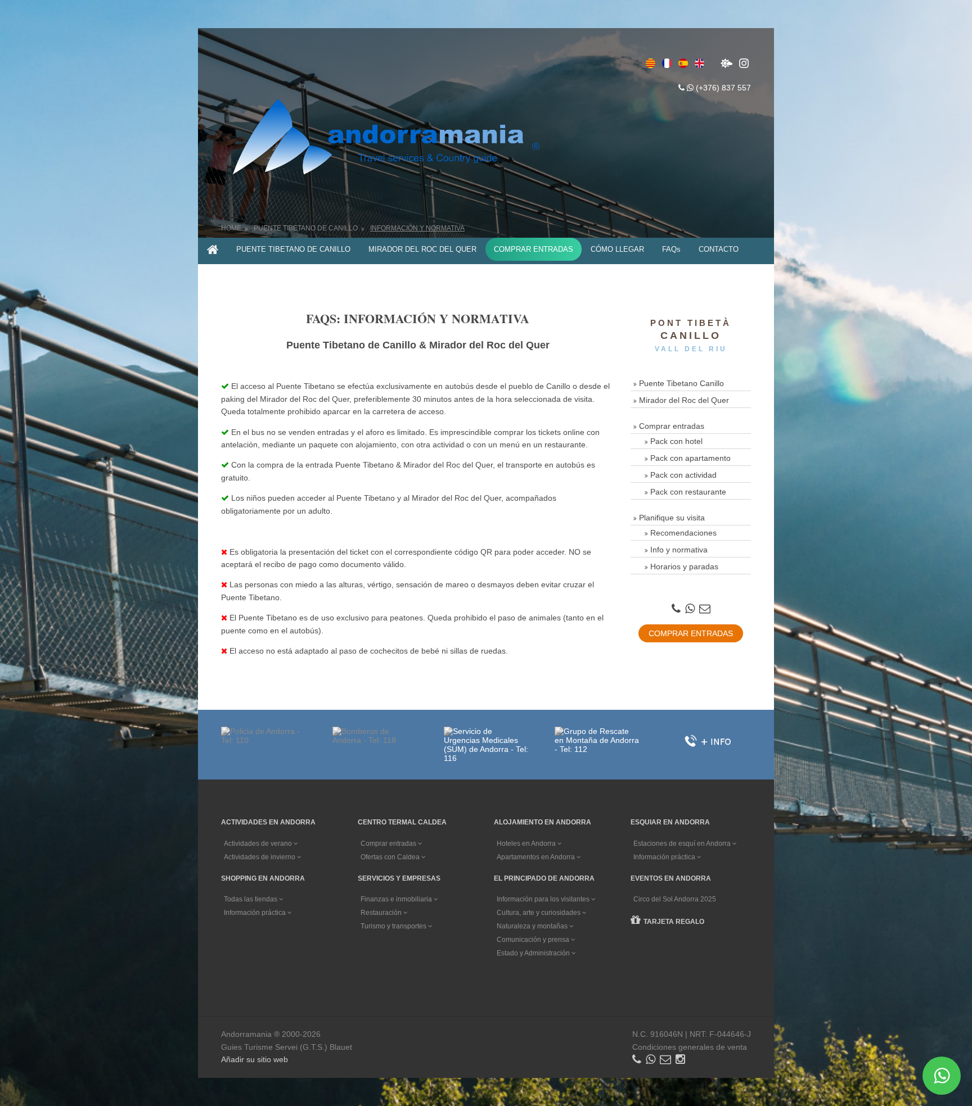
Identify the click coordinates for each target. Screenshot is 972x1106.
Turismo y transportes (394, 926)
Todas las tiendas (251, 899)
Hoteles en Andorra (527, 843)
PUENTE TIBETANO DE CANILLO (293, 249)
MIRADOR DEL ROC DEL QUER (422, 249)
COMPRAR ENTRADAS (533, 249)
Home (231, 228)
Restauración (382, 913)
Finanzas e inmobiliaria (397, 899)
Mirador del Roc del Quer (684, 400)
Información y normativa (417, 228)
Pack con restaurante (688, 491)
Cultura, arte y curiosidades (539, 913)
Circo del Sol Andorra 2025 (674, 899)
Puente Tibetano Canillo (681, 383)
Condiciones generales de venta (689, 1046)
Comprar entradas (671, 425)
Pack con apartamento (690, 458)
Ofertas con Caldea (391, 857)
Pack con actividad (683, 474)
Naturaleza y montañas (533, 926)
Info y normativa (679, 549)
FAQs (671, 249)
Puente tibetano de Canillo (306, 228)
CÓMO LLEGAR (617, 249)
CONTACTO (719, 249)
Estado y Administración (534, 953)
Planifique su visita (672, 517)
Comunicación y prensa (534, 940)
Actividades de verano (259, 843)
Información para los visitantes (544, 899)
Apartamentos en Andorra (537, 857)
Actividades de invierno (260, 857)
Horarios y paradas (684, 566)
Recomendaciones (683, 532)
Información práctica (665, 857)
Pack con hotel (676, 441)
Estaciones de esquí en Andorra (682, 843)
